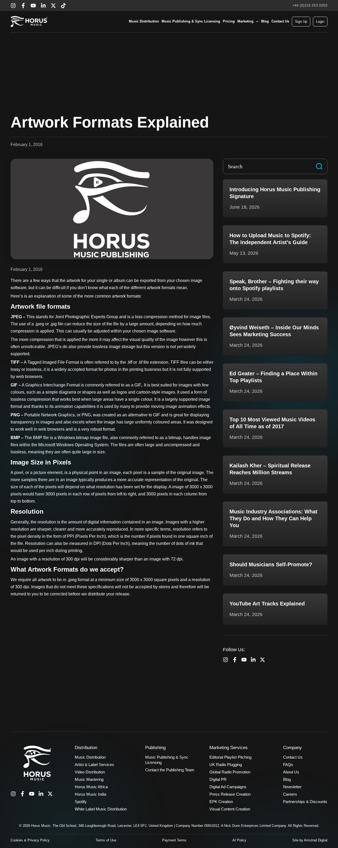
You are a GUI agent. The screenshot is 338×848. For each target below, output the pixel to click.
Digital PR (218, 779)
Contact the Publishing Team (169, 770)
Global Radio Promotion (229, 772)
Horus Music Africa (91, 787)
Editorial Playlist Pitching (230, 757)
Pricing (229, 21)
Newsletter (292, 787)
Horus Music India (90, 794)
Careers (290, 794)
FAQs (288, 764)
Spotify (81, 801)
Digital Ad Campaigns (227, 787)
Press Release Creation (230, 794)
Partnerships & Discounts (305, 801)
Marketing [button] (245, 21)
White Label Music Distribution (101, 809)
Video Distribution (90, 772)
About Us (291, 772)
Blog (265, 21)
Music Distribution (144, 21)
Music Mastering (89, 779)
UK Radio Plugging (225, 764)
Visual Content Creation (229, 809)
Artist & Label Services (94, 764)
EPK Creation (221, 801)
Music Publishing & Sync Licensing (191, 21)
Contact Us (280, 21)
